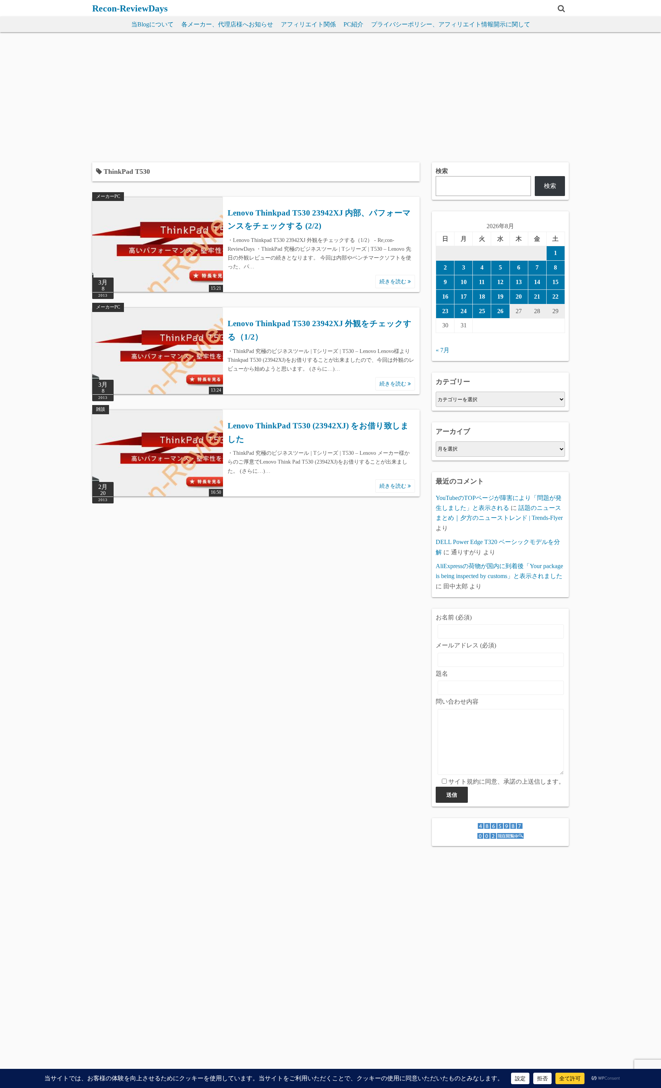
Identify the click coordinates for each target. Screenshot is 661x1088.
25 (482, 311)
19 (500, 296)
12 (500, 282)
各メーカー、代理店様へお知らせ (227, 24)
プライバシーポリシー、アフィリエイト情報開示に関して (450, 24)
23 (445, 311)
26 (500, 311)
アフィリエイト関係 (308, 24)
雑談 (100, 409)
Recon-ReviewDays (130, 8)
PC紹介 (353, 24)
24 (464, 311)
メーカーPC (108, 196)
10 (464, 282)
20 (519, 296)
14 (537, 282)
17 (464, 296)
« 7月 (442, 350)
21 (537, 296)
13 (519, 282)
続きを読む (393, 281)
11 (482, 282)
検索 (442, 171)
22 (555, 296)
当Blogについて (152, 24)
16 (445, 296)
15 (555, 282)
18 (482, 296)
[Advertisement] (330, 97)
